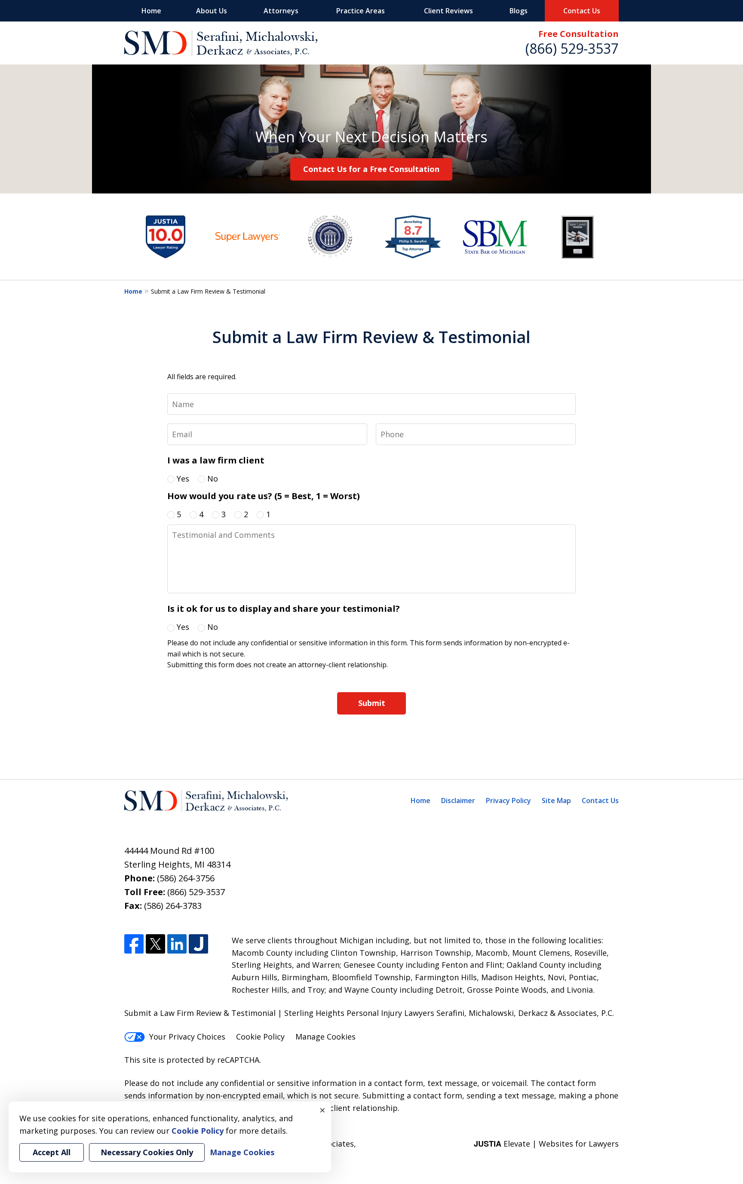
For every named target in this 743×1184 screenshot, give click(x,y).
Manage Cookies (325, 1036)
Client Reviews (448, 10)
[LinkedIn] (177, 944)
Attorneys (281, 10)
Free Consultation (578, 34)
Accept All (52, 1152)
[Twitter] (155, 944)
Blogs (519, 10)
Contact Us (581, 10)
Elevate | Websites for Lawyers (546, 1143)
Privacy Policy (508, 800)
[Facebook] (134, 944)
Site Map (556, 800)
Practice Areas (360, 10)
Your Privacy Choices (187, 1036)
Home (151, 10)
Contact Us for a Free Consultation (371, 169)
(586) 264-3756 (186, 878)
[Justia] (198, 944)
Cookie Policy (260, 1036)
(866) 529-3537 (572, 48)
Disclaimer (458, 800)
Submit (371, 703)
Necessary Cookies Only (147, 1152)
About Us (211, 10)
